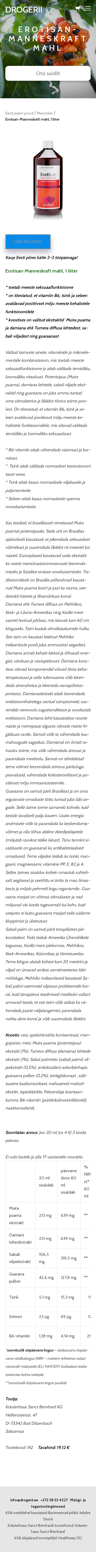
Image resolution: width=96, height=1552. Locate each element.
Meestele (45, 113)
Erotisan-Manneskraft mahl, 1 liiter (32, 119)
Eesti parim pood (19, 113)
